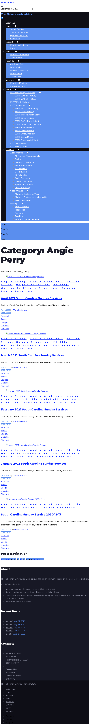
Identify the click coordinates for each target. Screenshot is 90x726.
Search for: (5, 9)
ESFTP (8, 89)
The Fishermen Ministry (16, 14)
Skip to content (7, 2)
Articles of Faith (17, 64)
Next (39, 559)
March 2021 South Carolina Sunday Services (32, 355)
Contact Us (15, 38)
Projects (13, 48)
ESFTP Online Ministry (24, 137)
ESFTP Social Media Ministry (27, 140)
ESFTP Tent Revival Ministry (27, 114)
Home (8, 26)
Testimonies (15, 76)
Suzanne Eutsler (54, 456)
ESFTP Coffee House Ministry (28, 121)
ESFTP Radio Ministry (24, 127)
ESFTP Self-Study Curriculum (22, 92)
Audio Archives (16, 152)
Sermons (19, 213)
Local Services (16, 67)
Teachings (19, 216)
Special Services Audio (24, 184)
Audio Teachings (22, 178)
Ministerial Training (19, 83)
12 (31, 559)
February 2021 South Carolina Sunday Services (34, 409)
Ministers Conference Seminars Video (31, 197)
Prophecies (20, 210)
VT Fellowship (21, 171)
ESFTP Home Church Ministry (28, 124)
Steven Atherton (40, 288)
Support (9, 42)
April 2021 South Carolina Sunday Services (31, 298)
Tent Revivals (16, 57)
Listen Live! (10, 23)
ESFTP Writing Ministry (25, 133)
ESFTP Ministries (17, 105)
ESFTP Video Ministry (24, 130)
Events (8, 51)
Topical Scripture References (27, 219)
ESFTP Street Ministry (24, 118)
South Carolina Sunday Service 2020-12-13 (31, 514)
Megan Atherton (33, 285)
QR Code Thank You (19, 35)
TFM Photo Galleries (19, 32)
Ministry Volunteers (19, 45)
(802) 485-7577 (12, 663)
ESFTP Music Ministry (19, 102)
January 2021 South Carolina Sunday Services (33, 463)
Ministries (10, 80)
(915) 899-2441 (12, 679)
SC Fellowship (21, 175)
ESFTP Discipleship (18, 146)
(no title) (9, 621)
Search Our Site (17, 29)
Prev (6, 559)
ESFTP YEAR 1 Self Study (25, 95)
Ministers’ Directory (19, 70)
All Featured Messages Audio (27, 156)
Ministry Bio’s (16, 73)
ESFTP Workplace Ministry (26, 108)
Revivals (18, 159)
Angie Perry (5, 229)
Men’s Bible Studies (23, 165)
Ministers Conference (19, 54)
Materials (10, 149)
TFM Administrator (20, 310)
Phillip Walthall (41, 399)
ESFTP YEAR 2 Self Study (25, 99)
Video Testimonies (23, 200)
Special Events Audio (24, 181)
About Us (10, 61)
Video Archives (16, 191)
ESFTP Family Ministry (24, 111)
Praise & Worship (18, 86)
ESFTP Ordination (18, 143)
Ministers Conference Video (27, 194)
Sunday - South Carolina (49, 402)
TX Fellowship (21, 168)
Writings (14, 203)
